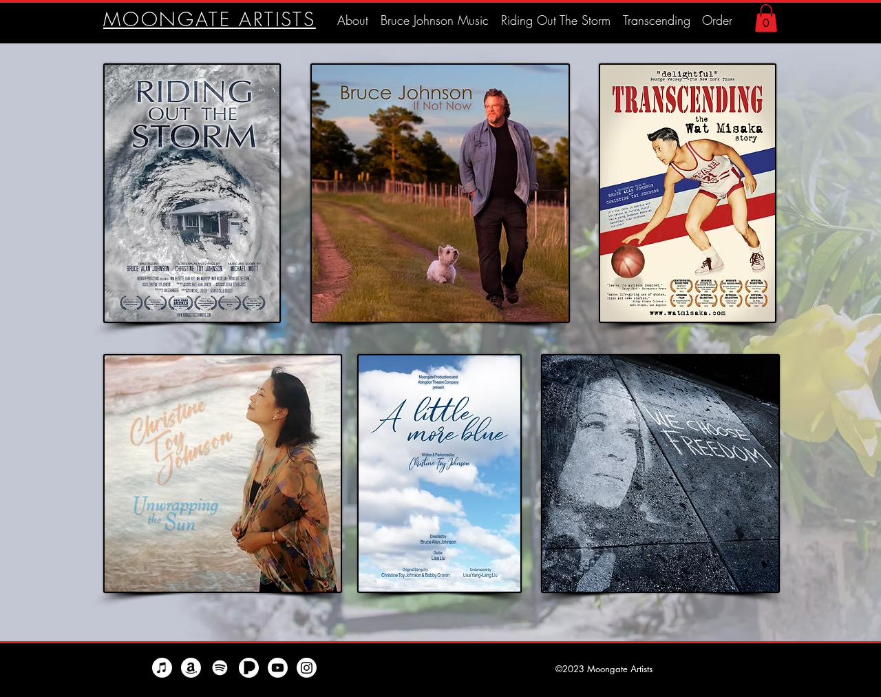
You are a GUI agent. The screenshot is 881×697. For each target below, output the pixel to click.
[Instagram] (307, 668)
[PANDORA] (249, 668)
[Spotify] (220, 668)
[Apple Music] (162, 668)
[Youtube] (278, 668)
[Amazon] (191, 668)
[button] (766, 18)
